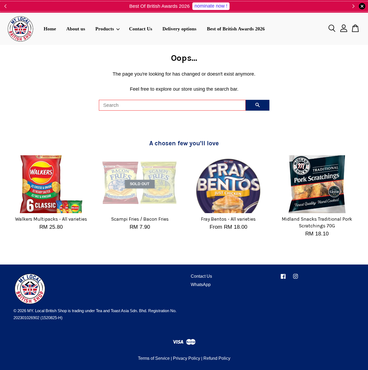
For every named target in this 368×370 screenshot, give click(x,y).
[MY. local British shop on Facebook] (283, 278)
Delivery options (179, 28)
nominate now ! (211, 6)
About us (75, 28)
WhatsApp (201, 284)
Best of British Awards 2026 (236, 28)
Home (50, 28)
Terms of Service (154, 358)
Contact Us (140, 28)
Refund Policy (216, 358)
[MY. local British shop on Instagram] (295, 278)
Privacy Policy (186, 358)
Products (104, 28)
